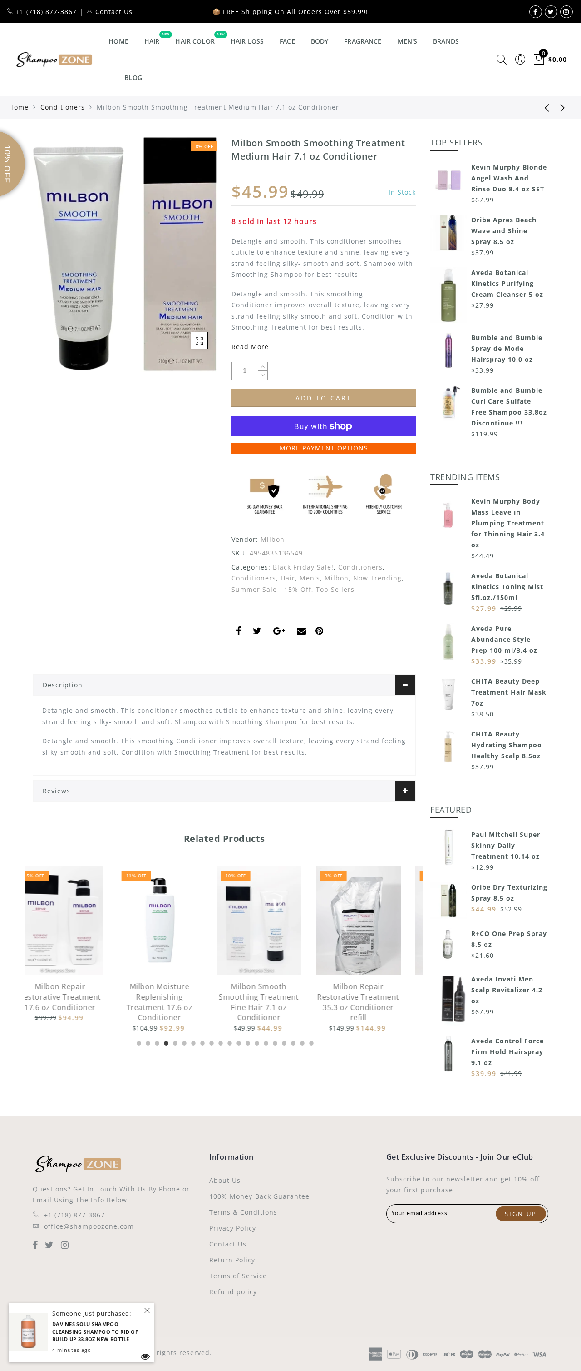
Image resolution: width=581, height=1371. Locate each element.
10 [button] (219, 1042)
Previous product (540, 107)
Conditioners (62, 107)
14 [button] (256, 1042)
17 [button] (283, 1042)
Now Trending (377, 578)
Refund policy (233, 1291)
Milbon (273, 539)
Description (63, 684)
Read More (250, 346)
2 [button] (147, 1042)
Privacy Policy (232, 1228)
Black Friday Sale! (303, 567)
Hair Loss (247, 41)
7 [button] (192, 1042)
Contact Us (227, 1244)
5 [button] (174, 1042)
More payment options (324, 448)
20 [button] (310, 1042)
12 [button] (238, 1042)
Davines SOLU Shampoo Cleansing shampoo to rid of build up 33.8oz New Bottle (95, 1331)
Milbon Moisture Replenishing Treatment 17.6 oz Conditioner (75, 1002)
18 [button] (292, 1042)
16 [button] (274, 1042)
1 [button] (138, 1042)
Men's (408, 41)
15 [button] (265, 1042)
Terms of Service (238, 1275)
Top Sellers (335, 589)
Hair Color (194, 41)
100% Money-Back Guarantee (259, 1196)
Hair (152, 41)
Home (118, 41)
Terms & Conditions (243, 1212)
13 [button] (247, 1042)
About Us (225, 1180)
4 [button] (165, 1042)
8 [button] (201, 1042)
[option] (75, 950)
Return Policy (232, 1260)
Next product (562, 107)
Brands (446, 41)
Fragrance (362, 41)
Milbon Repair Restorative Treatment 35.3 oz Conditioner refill (274, 1002)
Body (320, 41)
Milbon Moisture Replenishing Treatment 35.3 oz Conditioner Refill (373, 1002)
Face (287, 41)
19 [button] (301, 1042)
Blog (133, 77)
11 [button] (228, 1042)
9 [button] (210, 1042)
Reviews (56, 790)
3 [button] (156, 1042)
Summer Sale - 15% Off (271, 589)
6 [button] (183, 1042)
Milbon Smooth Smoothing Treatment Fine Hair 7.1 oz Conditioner (174, 1002)
